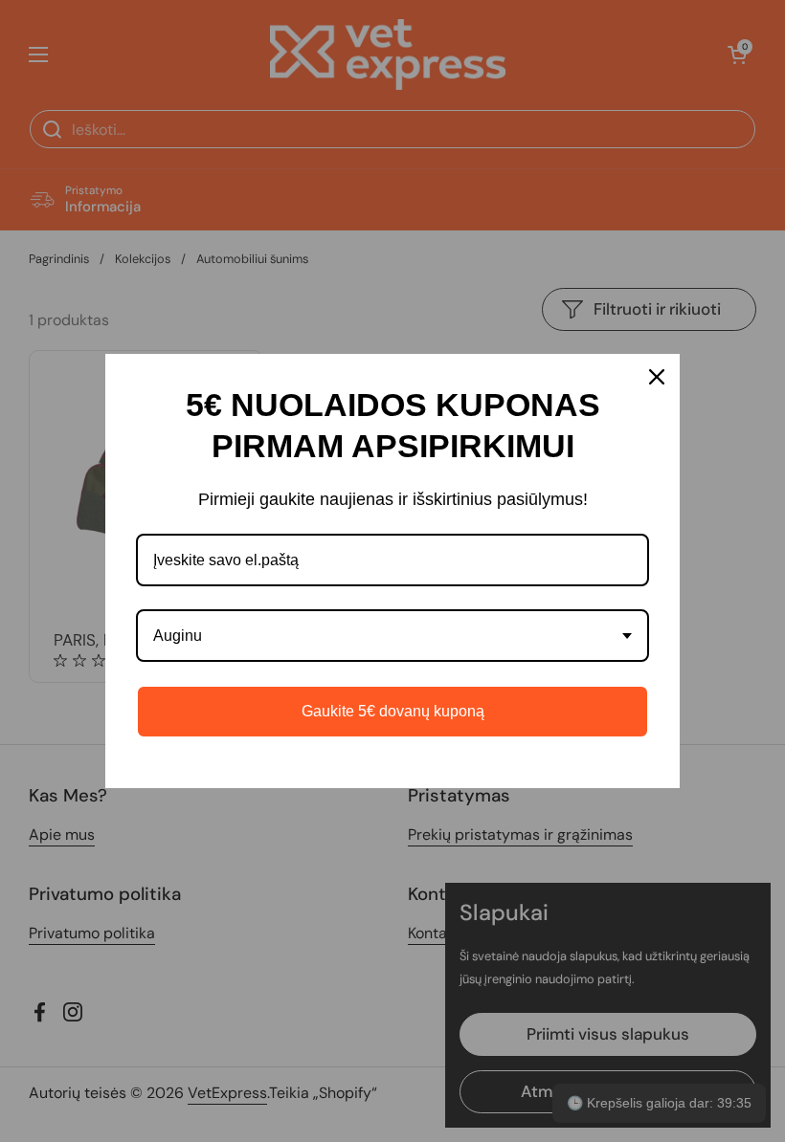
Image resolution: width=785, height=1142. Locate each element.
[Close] (657, 377)
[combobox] (392, 635)
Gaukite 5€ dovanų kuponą (393, 711)
